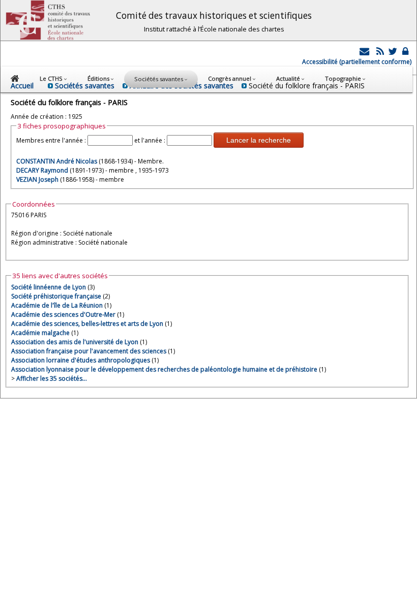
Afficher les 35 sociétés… (51, 378)
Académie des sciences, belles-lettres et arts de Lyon (87, 323)
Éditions (99, 78)
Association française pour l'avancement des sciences (88, 351)
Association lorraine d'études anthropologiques (80, 360)
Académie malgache (40, 332)
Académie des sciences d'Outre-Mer (63, 314)
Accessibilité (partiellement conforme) (356, 61)
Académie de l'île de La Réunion (57, 305)
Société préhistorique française (56, 296)
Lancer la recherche (258, 140)
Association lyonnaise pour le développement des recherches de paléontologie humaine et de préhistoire (164, 369)
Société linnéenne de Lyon (48, 287)
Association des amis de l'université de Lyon (74, 342)
